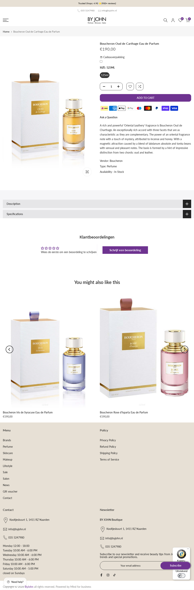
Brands (7, 440)
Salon (6, 478)
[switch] (181, 575)
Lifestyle (7, 466)
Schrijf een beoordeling (125, 250)
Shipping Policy (108, 453)
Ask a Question (108, 117)
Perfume (112, 166)
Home (6, 31)
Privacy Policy (108, 440)
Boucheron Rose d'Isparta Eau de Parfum (124, 412)
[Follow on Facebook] (101, 575)
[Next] (184, 349)
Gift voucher (10, 491)
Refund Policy (108, 446)
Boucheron (116, 160)
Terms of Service (109, 459)
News (6, 485)
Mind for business (80, 586)
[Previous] (9, 349)
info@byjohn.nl (109, 10)
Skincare (8, 453)
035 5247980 (88, 10)
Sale (5, 472)
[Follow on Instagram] (108, 575)
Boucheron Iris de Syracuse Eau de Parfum (28, 412)
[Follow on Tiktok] (114, 575)
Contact (7, 498)
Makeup (7, 459)
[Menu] (188, 549)
